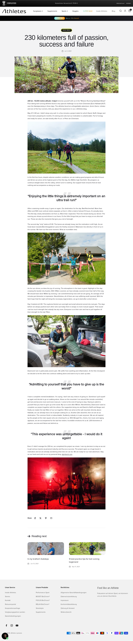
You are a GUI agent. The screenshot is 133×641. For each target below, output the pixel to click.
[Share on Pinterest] (46, 518)
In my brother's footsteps (38, 559)
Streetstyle (40, 608)
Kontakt (7, 600)
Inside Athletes (101, 11)
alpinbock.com (67, 454)
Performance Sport (42, 593)
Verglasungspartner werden (15, 612)
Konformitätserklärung (69, 604)
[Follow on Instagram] (11, 625)
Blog (113, 11)
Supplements (52, 11)
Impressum (65, 600)
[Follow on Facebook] (6, 625)
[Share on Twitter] (40, 518)
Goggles (75, 11)
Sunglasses (37, 11)
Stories (7, 596)
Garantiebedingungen (13, 616)
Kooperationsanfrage (12, 608)
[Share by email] (51, 518)
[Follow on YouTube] (17, 625)
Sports (64, 11)
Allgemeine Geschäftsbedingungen (73, 593)
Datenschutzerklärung (69, 596)
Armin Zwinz (66, 30)
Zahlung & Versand (67, 608)
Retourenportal (10, 604)
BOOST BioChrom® (43, 596)
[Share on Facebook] (35, 518)
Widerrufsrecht (66, 612)
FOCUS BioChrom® (43, 600)
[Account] (125, 11)
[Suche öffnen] (120, 11)
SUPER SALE (87, 11)
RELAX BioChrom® (42, 604)
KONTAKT (128, 3)
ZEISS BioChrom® (120, 3)
